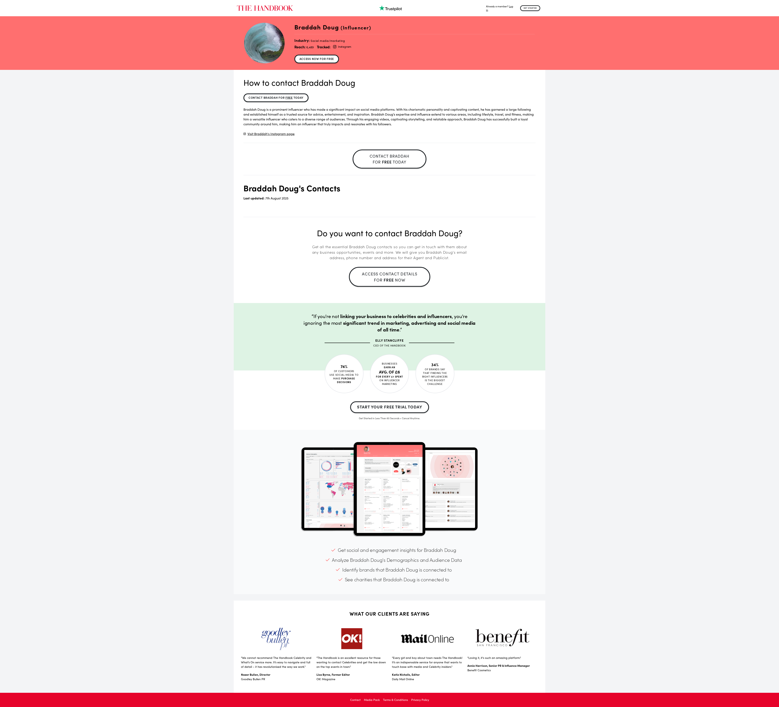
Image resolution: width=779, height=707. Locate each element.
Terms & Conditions (395, 700)
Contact (355, 700)
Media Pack (372, 700)
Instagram (344, 47)
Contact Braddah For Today (276, 97)
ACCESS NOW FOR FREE (316, 59)
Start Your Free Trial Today (389, 406)
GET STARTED (530, 8)
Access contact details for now (389, 277)
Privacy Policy (420, 700)
